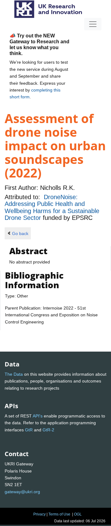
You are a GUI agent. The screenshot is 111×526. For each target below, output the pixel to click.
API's (38, 415)
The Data (14, 374)
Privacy (39, 514)
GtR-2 (48, 429)
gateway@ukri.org (22, 491)
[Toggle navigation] (92, 24)
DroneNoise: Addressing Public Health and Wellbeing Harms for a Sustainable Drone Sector (52, 207)
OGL (78, 514)
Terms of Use (59, 514)
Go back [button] (20, 233)
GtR (29, 429)
